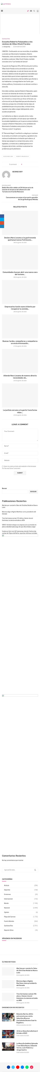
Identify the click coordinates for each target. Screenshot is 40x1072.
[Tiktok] (28, 11)
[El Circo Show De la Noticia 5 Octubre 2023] (8, 1034)
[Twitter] (19, 11)
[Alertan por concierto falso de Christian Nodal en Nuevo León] (8, 971)
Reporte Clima (21, 930)
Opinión (21, 912)
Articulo (21, 885)
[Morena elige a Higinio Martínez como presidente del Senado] (8, 984)
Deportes (21, 890)
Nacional (21, 908)
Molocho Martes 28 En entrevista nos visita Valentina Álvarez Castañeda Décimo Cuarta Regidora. (26, 1018)
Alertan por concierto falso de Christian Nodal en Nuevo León (27, 970)
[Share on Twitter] (27, 164)
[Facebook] (17, 11)
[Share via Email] (31, 164)
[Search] (34, 11)
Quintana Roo (21, 925)
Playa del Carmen (21, 917)
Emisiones (21, 894)
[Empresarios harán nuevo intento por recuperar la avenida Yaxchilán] (20, 292)
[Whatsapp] (25, 11)
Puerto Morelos (21, 921)
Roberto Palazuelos (22, 156)
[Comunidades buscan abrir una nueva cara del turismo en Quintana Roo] (20, 257)
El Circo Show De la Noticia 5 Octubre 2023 (27, 1032)
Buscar (4, 488)
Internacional (21, 899)
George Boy (7, 46)
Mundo (21, 903)
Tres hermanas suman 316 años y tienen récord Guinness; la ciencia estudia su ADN (27, 997)
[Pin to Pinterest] (29, 164)
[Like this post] (23, 164)
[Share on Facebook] (25, 164)
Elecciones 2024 (8, 156)
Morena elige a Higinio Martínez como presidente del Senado (26, 983)
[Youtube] (21, 11)
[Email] (23, 11)
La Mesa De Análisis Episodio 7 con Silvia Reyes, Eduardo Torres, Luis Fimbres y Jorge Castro (27, 1047)
